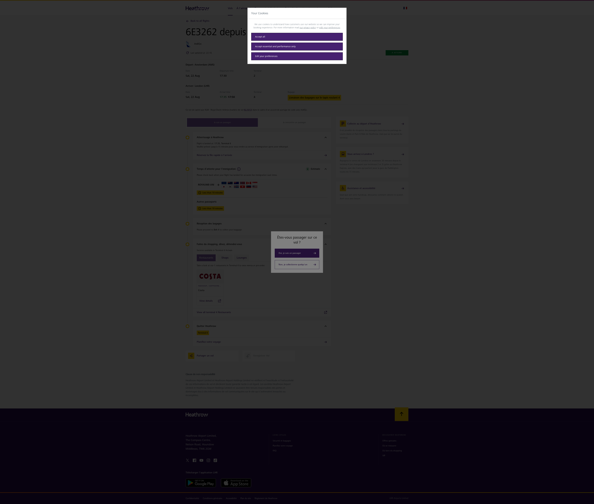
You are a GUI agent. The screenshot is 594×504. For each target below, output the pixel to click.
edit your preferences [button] (329, 27)
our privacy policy (308, 27)
